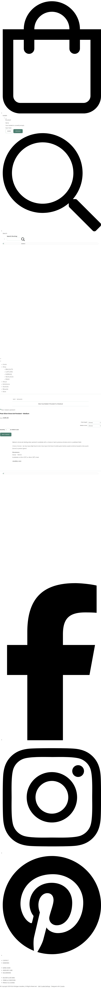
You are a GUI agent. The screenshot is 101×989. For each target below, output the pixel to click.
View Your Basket (43, 404)
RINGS (7, 379)
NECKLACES (9, 376)
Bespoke (5, 389)
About (5, 381)
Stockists (6, 386)
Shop (4, 367)
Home (5, 364)
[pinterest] (52, 955)
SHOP (14, 399)
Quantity (2, 429)
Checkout (18, 131)
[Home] (50, 473)
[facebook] (52, 740)
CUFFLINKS (9, 371)
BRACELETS (9, 369)
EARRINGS (8, 374)
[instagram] (52, 853)
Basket (9, 131)
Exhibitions (6, 384)
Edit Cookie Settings (44, 986)
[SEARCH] (23, 239)
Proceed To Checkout (56, 404)
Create (62, 986)
